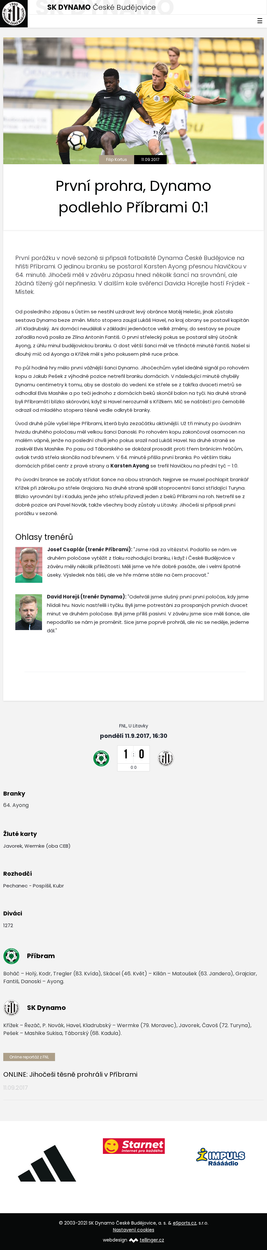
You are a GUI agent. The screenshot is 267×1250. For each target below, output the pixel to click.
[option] (82, 1155)
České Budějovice (101, 7)
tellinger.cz (152, 1240)
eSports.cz (184, 1223)
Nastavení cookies (133, 1230)
